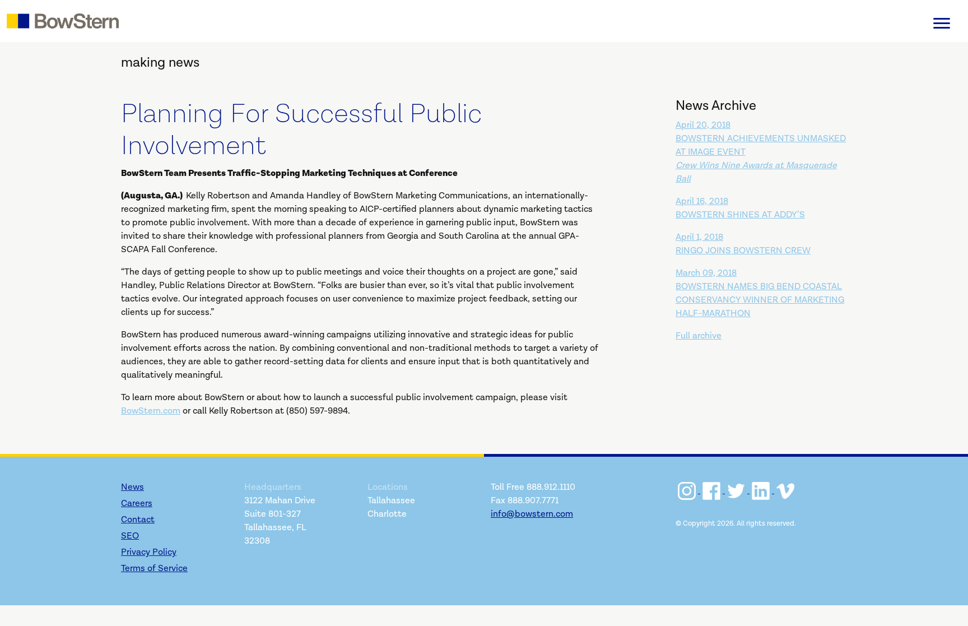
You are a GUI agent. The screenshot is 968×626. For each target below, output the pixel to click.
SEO (130, 536)
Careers (136, 503)
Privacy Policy (148, 552)
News (132, 487)
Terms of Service (154, 568)
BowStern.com (150, 411)
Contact (138, 520)
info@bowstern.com (532, 514)
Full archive (699, 336)
